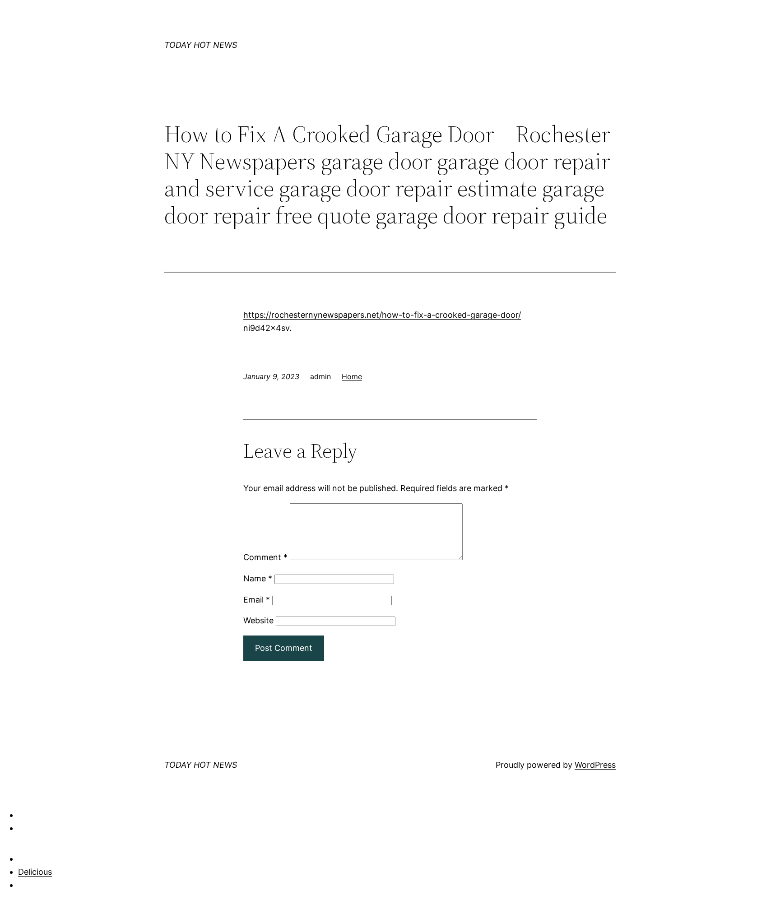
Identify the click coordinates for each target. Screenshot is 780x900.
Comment (265, 557)
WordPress (595, 765)
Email (256, 599)
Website (258, 620)
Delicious (35, 872)
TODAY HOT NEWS (200, 45)
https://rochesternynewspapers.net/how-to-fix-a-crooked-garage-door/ (382, 315)
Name (257, 578)
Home (352, 376)
